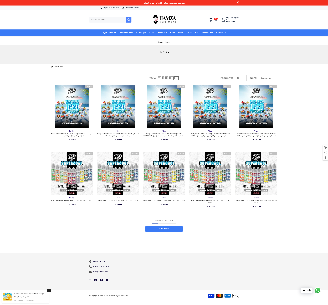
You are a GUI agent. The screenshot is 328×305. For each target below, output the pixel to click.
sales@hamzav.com (132, 8)
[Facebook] (90, 280)
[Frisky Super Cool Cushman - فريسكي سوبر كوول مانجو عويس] (164, 173)
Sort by (253, 78)
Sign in (227, 18)
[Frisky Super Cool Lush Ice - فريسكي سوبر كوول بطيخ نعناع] (118, 173)
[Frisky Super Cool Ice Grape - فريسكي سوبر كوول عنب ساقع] (72, 173)
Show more (164, 229)
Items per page (226, 78)
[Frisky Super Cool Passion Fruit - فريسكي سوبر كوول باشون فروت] (256, 173)
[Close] (49, 290)
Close (237, 2)
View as (153, 78)
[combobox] (107, 20)
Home (160, 42)
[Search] (110, 20)
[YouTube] (107, 280)
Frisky (168, 42)
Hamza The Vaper (106, 296)
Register (236, 18)
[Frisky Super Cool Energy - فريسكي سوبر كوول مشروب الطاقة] (210, 173)
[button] (159, 78)
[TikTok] (101, 280)
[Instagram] (95, 280)
